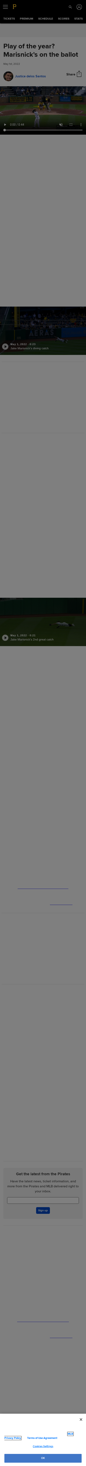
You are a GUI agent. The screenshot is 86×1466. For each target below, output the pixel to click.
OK (43, 1458)
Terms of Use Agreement (32, 1438)
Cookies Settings (43, 1446)
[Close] (81, 1420)
